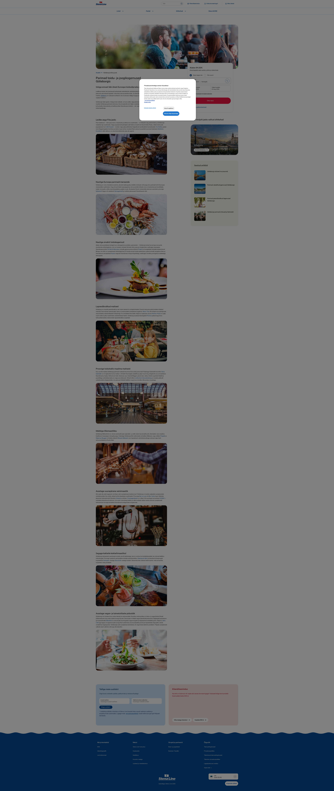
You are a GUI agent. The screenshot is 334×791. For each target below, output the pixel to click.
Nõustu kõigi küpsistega (171, 113)
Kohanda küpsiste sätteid (150, 108)
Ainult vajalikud (168, 108)
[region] (167, 99)
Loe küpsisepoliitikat (150, 100)
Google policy (147, 102)
